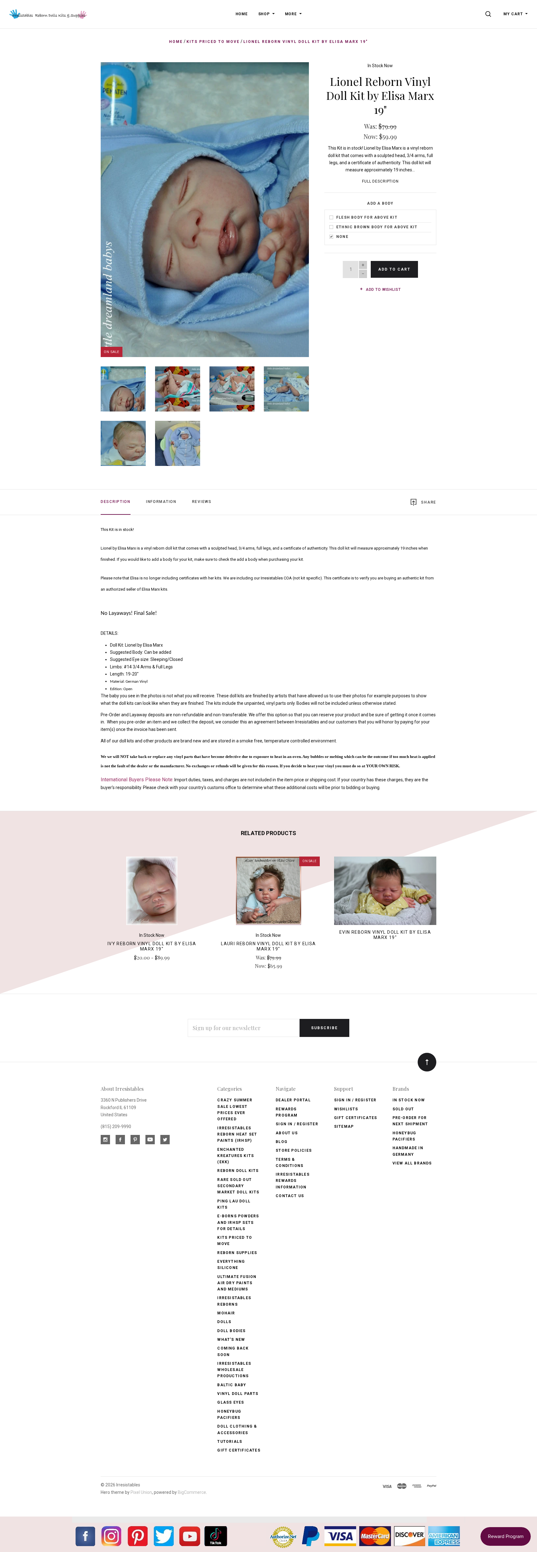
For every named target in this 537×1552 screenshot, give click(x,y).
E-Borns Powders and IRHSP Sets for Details (238, 1222)
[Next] (292, 207)
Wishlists (346, 1109)
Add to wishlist (383, 289)
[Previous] (118, 207)
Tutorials (229, 1441)
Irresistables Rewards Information (293, 1180)
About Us (287, 1133)
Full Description (380, 181)
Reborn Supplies (237, 1253)
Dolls (224, 1322)
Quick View (152, 893)
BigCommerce (192, 1492)
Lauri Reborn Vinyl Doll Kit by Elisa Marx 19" (268, 946)
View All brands (412, 1163)
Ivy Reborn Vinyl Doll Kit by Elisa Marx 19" (152, 946)
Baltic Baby (231, 1385)
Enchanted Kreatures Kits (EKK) (235, 1155)
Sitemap (344, 1126)
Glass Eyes (230, 1402)
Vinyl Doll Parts (237, 1394)
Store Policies (294, 1150)
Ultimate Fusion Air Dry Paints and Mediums (236, 1283)
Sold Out (403, 1109)
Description (116, 502)
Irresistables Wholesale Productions (234, 1369)
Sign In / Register (297, 1124)
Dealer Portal (293, 1100)
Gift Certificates (238, 1450)
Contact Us (290, 1196)
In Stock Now (380, 65)
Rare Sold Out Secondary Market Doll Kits (238, 1186)
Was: (371, 126)
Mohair (226, 1313)
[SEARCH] (489, 14)
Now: (371, 136)
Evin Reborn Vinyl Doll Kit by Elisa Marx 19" (385, 935)
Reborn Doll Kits (238, 1171)
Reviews (202, 502)
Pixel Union (141, 1492)
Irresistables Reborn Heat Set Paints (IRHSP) (237, 1134)
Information (161, 502)
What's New (231, 1339)
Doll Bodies (231, 1331)
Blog (281, 1142)
